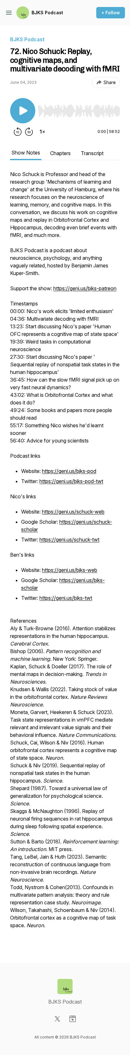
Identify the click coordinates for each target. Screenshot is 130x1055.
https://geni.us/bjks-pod (69, 471)
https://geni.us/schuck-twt (69, 539)
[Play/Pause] (22, 110)
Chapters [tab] (60, 153)
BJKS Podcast (47, 12)
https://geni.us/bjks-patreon (84, 288)
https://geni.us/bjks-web (69, 570)
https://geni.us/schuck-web (73, 511)
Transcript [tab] (92, 153)
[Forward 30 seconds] (29, 131)
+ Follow (110, 12)
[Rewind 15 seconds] (17, 131)
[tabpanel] (65, 556)
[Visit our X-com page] (57, 1019)
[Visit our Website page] (72, 1019)
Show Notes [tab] (25, 152)
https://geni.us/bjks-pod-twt (71, 481)
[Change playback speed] (42, 131)
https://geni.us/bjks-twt (65, 598)
